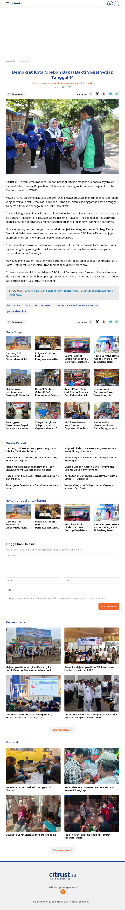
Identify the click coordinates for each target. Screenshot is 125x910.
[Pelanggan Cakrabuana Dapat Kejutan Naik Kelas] (18, 410)
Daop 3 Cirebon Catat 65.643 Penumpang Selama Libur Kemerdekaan (47, 392)
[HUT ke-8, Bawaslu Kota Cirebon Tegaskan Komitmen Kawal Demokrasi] (77, 410)
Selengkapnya (61, 729)
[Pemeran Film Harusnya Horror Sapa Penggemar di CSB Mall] (106, 410)
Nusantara (70, 83)
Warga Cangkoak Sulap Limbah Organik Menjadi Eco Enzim (47, 425)
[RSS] (63, 892)
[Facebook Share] (90, 94)
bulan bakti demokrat (38, 305)
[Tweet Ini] (97, 94)
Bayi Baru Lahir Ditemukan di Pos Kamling (31, 834)
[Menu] (8, 4)
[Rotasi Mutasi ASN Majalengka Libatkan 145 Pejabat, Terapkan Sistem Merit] (91, 693)
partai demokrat (17, 311)
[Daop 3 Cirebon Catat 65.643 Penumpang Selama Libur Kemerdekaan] (48, 377)
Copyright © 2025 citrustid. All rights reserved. (61, 901)
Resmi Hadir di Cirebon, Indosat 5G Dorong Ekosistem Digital (76, 358)
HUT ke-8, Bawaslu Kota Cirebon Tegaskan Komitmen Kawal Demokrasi (77, 425)
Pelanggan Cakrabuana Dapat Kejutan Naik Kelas (17, 425)
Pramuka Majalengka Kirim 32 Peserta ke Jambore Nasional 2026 (89, 669)
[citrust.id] (17, 4)
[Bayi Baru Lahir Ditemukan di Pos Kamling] (33, 813)
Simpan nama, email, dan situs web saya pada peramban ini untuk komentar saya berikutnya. (57, 598)
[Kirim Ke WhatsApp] (116, 94)
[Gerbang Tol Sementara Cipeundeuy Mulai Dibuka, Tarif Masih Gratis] (18, 343)
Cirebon (46, 83)
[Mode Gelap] (110, 3)
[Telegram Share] (110, 94)
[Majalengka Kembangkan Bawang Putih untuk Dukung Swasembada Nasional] (18, 377)
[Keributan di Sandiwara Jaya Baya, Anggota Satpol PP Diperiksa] (106, 377)
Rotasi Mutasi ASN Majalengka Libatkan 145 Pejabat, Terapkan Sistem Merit (90, 716)
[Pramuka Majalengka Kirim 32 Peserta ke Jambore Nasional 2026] (91, 646)
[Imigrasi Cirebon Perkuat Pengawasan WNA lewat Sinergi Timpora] (48, 343)
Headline (57, 83)
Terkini (90, 83)
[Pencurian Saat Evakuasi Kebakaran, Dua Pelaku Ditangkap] (91, 766)
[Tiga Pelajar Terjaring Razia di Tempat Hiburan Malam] (91, 813)
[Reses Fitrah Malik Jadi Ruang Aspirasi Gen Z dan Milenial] (77, 377)
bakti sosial (14, 305)
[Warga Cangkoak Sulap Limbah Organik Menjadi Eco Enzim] (48, 410)
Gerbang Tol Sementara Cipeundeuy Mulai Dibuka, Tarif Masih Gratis (17, 356)
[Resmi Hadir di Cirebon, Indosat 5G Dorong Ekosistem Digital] (77, 344)
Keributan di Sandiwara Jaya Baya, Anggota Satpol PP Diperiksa (106, 392)
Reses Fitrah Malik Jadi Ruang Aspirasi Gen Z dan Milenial (76, 392)
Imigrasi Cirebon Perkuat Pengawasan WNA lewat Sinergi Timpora (46, 356)
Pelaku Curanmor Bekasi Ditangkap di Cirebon (28, 789)
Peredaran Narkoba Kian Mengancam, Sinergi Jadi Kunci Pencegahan (29, 716)
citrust (35, 83)
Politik (81, 83)
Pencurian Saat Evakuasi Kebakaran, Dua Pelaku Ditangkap (89, 789)
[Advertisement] (62, 32)
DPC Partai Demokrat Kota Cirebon (77, 305)
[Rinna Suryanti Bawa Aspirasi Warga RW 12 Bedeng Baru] (106, 344)
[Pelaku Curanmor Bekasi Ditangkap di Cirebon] (33, 766)
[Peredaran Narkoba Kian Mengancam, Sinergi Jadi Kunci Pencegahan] (33, 693)
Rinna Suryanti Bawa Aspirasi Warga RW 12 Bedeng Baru (106, 358)
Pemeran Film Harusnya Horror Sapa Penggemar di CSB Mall (106, 425)
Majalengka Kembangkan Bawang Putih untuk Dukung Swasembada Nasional (18, 392)
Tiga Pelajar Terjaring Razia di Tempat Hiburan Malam (87, 836)
